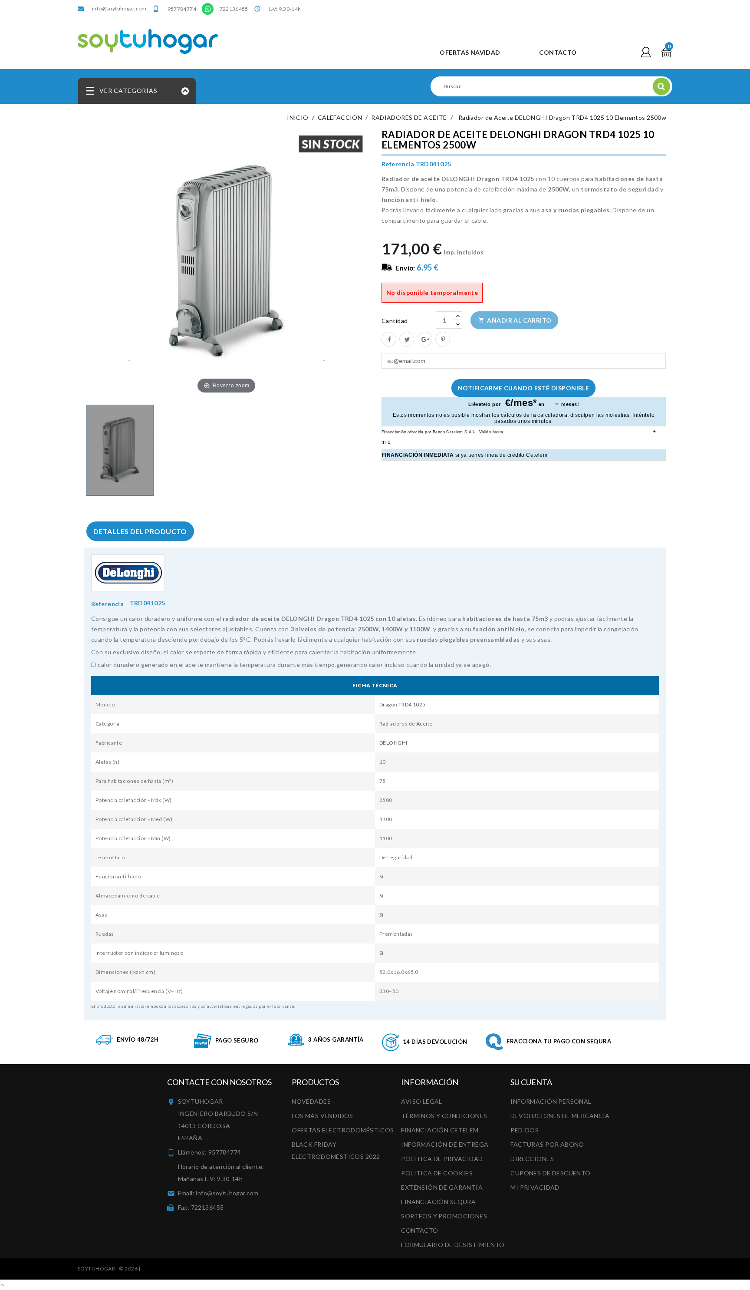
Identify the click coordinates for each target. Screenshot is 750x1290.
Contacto (419, 1230)
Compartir (388, 338)
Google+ (424, 338)
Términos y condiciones (444, 1115)
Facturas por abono (547, 1144)
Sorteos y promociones (444, 1216)
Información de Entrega (444, 1144)
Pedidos (524, 1130)
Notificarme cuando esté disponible (523, 388)
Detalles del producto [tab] (140, 531)
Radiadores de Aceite (405, 723)
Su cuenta (531, 1082)
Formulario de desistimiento (452, 1244)
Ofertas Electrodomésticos (343, 1130)
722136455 (234, 9)
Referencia (107, 603)
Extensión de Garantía (442, 1187)
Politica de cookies (437, 1173)
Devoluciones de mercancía (560, 1115)
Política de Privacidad (442, 1158)
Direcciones (532, 1158)
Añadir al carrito (515, 320)
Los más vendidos (322, 1115)
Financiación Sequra (438, 1201)
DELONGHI (393, 742)
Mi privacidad (534, 1187)
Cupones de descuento (550, 1173)
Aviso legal (421, 1101)
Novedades (311, 1101)
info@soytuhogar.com (119, 8)
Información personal (550, 1101)
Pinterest (442, 338)
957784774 (182, 9)
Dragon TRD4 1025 (402, 704)
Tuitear (406, 338)
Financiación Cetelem (439, 1130)
